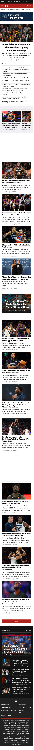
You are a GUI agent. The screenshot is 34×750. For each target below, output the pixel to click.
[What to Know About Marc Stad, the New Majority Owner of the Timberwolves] (16, 273)
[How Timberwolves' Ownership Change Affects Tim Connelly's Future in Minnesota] (16, 98)
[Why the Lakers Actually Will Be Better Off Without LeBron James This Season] (16, 672)
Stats (22, 10)
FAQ (20, 713)
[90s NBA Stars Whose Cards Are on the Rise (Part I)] (16, 78)
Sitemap (21, 710)
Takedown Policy (6, 707)
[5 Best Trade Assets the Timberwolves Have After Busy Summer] (16, 367)
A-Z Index (4, 713)
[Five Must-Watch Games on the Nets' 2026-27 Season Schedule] (16, 498)
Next (16, 621)
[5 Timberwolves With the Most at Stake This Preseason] (16, 241)
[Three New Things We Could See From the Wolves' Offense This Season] (16, 303)
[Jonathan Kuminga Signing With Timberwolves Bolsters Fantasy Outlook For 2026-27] (16, 90)
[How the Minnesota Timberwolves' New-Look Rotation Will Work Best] (16, 530)
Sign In (29, 5)
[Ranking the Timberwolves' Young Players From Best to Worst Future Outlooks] (11, 120)
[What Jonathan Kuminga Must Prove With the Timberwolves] (16, 102)
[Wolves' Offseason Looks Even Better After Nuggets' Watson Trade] (16, 335)
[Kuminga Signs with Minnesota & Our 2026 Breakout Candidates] (16, 645)
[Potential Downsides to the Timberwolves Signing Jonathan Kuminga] (16, 42)
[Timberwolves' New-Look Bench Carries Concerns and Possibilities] (16, 209)
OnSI (7, 10)
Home (3, 10)
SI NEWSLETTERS (19, 1)
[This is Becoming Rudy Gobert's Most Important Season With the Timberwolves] (16, 563)
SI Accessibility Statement (8, 710)
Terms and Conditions (25, 707)
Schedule (12, 10)
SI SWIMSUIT (9, 1)
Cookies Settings (6, 715)
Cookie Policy (22, 705)
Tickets (28, 10)
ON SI (2, 1)
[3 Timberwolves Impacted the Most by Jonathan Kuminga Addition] (16, 75)
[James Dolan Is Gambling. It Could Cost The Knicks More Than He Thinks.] (16, 690)
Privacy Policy (5, 705)
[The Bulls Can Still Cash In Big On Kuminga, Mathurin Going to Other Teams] (16, 85)
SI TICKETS (29, 1)
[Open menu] (2, 6)
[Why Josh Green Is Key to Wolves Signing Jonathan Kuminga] (16, 94)
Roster (18, 10)
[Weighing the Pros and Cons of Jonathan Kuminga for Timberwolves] (16, 177)
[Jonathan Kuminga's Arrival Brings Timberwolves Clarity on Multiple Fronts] (16, 81)
